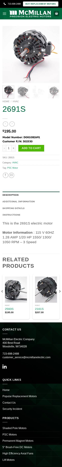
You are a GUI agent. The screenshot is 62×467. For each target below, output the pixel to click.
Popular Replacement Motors (19, 396)
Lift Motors (8, 459)
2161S (39, 309)
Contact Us (9, 402)
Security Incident (12, 409)
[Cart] (56, 13)
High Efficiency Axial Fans (17, 453)
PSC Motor (12, 168)
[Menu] (4, 14)
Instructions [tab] (11, 214)
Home (5, 101)
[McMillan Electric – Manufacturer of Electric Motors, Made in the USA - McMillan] (30, 13)
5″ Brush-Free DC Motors (17, 447)
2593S (9, 309)
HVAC (16, 101)
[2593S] (16, 290)
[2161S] (46, 290)
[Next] (54, 54)
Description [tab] (10, 195)
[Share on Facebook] (5, 175)
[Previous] (8, 54)
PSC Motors (9, 434)
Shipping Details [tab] (13, 208)
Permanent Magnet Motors (17, 440)
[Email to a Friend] (11, 175)
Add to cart (31, 148)
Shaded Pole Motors (14, 428)
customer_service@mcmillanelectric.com (26, 357)
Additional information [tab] (18, 201)
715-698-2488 (13, 4)
